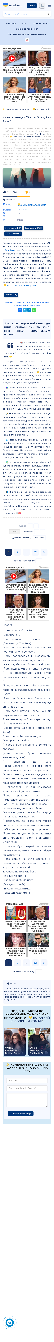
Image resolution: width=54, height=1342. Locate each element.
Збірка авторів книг (27, 29)
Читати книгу (11, 295)
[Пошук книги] (47, 14)
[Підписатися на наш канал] (27, 40)
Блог (25, 23)
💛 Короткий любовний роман (25, 137)
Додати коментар (21, 1113)
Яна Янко (39, 134)
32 (35, 552)
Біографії (11, 23)
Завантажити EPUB (33, 228)
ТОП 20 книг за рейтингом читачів (27, 34)
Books (16, 5)
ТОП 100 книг (40, 23)
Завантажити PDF (13, 228)
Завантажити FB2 (13, 233)
